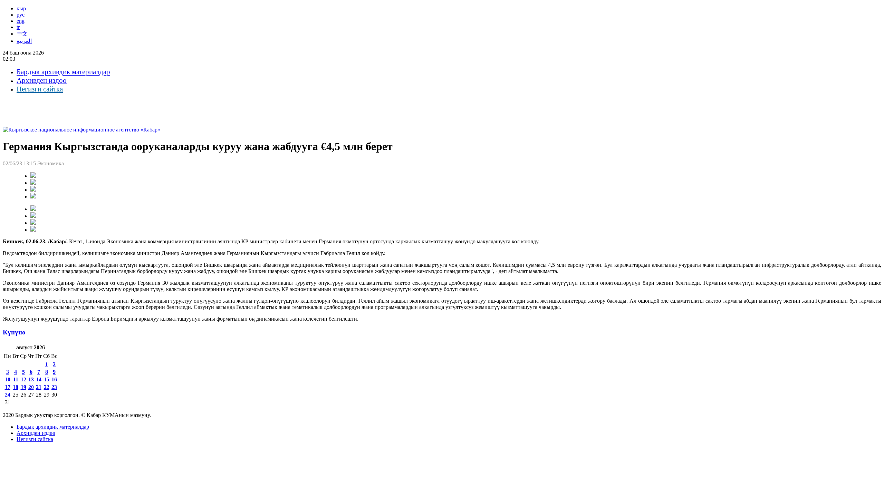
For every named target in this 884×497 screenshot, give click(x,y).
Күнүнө (14, 332)
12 (23, 379)
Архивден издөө (42, 80)
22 (46, 387)
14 (38, 379)
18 (15, 387)
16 (54, 379)
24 (7, 395)
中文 (22, 34)
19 (23, 387)
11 (15, 379)
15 (46, 379)
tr (18, 27)
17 (7, 387)
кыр (21, 8)
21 (38, 387)
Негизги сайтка (40, 89)
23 (54, 387)
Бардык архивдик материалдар (63, 72)
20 (31, 387)
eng (21, 21)
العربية (24, 41)
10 (7, 379)
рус (21, 15)
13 (31, 379)
